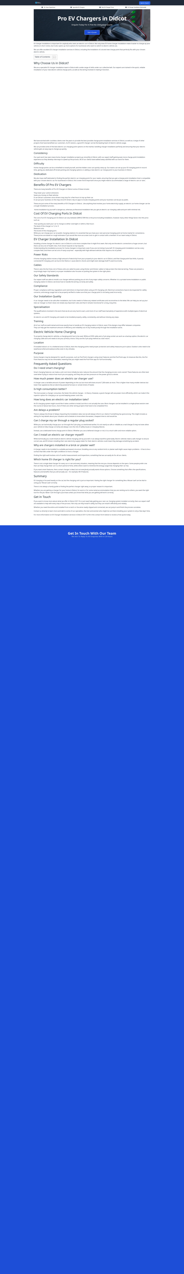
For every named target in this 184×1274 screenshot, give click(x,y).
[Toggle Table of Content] (53, 57)
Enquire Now (92, 521)
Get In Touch (145, 3)
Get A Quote (92, 32)
